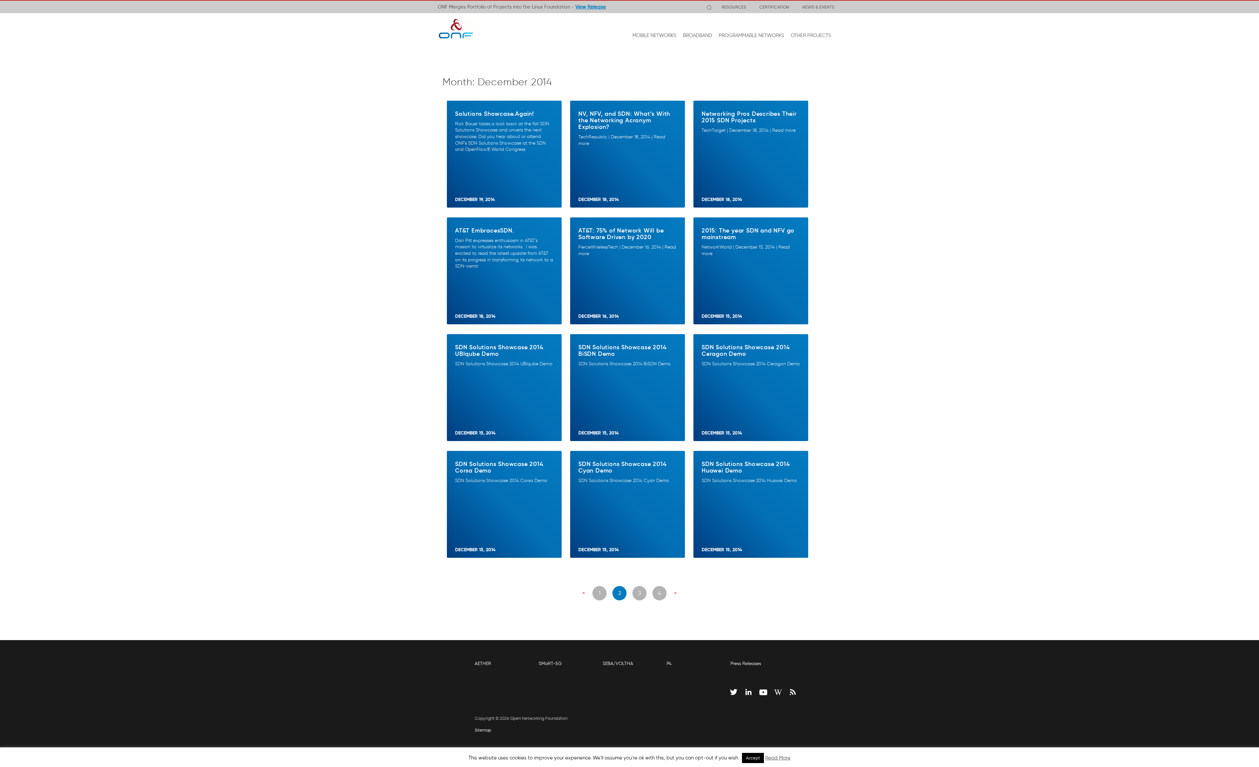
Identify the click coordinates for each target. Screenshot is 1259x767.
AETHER (483, 663)
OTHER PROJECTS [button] (811, 35)
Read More (777, 758)
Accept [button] (753, 758)
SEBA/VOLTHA (618, 663)
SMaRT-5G (550, 663)
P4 (669, 663)
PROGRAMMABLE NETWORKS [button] (751, 35)
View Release (590, 7)
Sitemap (483, 730)
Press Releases (745, 663)
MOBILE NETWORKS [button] (654, 35)
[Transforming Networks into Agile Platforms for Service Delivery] (456, 28)
